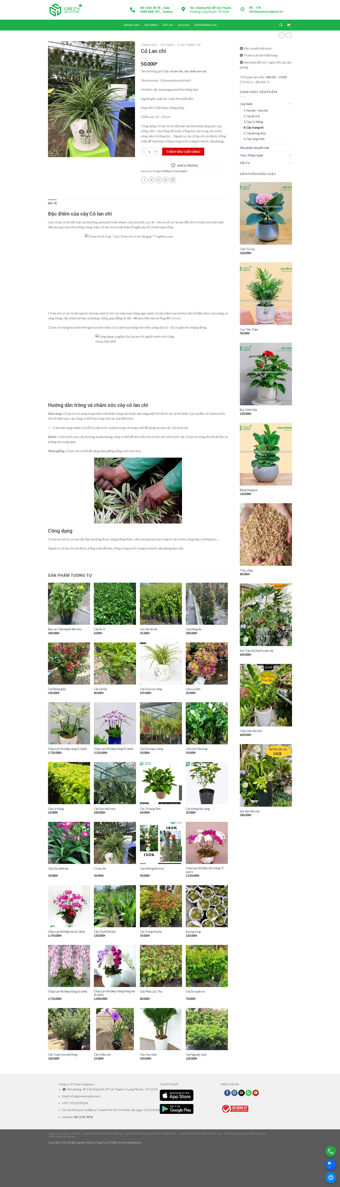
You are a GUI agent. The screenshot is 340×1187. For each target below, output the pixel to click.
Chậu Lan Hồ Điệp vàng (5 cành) (67, 748)
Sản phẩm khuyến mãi (254, 147)
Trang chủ (131, 25)
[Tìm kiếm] (280, 25)
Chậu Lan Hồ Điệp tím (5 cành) (66, 931)
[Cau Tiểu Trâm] (266, 293)
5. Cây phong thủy (255, 133)
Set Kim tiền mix (250, 811)
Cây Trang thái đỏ (151, 931)
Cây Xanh (150, 25)
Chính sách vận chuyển (64, 1133)
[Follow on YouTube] (255, 1093)
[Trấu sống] (266, 534)
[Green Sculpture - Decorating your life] (65, 10)
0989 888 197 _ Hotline (156, 12)
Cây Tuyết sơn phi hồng (62, 1054)
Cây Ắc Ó (99, 629)
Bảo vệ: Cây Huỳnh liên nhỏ (65, 629)
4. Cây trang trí (253, 127)
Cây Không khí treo (152, 868)
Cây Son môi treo (104, 808)
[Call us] (248, 1093)
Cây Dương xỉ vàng (151, 748)
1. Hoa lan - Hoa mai (256, 110)
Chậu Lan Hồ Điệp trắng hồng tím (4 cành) (114, 993)
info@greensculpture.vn (266, 11)
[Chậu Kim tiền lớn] (266, 695)
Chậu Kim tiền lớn (251, 731)
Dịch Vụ (183, 25)
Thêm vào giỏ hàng (183, 151)
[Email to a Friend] (158, 180)
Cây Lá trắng (56, 808)
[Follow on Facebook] (227, 1093)
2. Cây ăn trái (252, 116)
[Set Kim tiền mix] (266, 775)
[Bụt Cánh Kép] (266, 374)
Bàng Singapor (249, 490)
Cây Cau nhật (148, 1054)
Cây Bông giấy (57, 689)
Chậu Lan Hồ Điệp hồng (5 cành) (67, 991)
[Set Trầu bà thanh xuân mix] (266, 614)
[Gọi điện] (330, 1151)
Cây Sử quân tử (195, 991)
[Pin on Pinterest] (166, 180)
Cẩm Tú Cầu (247, 249)
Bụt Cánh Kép (248, 409)
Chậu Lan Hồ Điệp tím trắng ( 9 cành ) (205, 870)
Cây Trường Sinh (150, 808)
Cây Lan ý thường (196, 748)
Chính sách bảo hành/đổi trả (103, 1133)
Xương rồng (193, 931)
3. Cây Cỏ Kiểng (253, 121)
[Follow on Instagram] (234, 1093)
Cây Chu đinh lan (58, 868)
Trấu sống (246, 570)
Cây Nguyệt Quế (196, 1054)
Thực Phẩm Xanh (251, 155)
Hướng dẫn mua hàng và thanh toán (151, 1133)
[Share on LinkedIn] (173, 180)
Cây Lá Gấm (193, 689)
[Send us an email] (241, 1093)
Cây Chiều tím (102, 1054)
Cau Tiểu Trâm (249, 329)
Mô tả (52, 203)
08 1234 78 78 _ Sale (155, 8)
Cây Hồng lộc (194, 629)
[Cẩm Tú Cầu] (266, 213)
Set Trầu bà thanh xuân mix (256, 650)
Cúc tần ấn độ (148, 629)
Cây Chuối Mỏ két (105, 931)
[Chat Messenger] (330, 1177)
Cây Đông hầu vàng (198, 808)
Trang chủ (149, 44)
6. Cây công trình (254, 139)
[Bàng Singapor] (266, 454)
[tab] (52, 203)
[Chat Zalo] (330, 1164)
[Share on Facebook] (144, 180)
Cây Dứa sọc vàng (151, 689)
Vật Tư (168, 25)
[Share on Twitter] (151, 180)
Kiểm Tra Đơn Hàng (62, 1136)
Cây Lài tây (100, 689)
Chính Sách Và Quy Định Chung (245, 1133)
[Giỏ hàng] (288, 25)
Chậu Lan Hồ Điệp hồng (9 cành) (113, 748)
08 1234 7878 (83, 1117)
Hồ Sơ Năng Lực (205, 25)
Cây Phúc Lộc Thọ (151, 991)
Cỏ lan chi (100, 868)
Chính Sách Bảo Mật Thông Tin (200, 1133)
